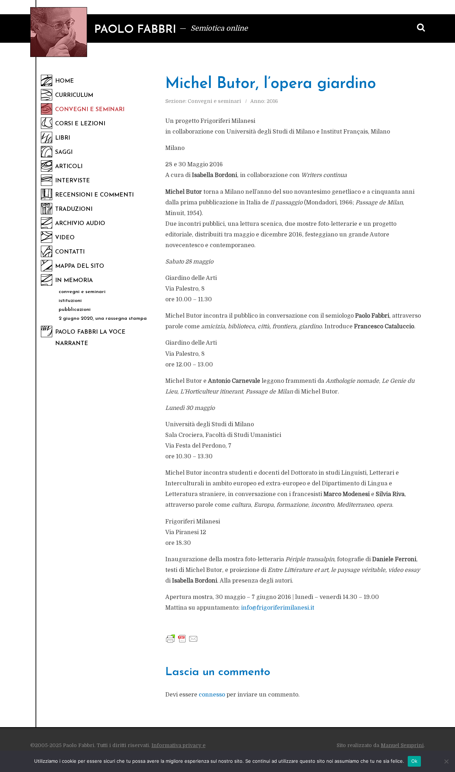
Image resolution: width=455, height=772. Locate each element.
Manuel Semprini (402, 745)
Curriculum (74, 95)
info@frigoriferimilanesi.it (277, 608)
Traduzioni (73, 209)
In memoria (74, 280)
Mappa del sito (79, 266)
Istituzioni (70, 300)
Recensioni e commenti (94, 195)
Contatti (70, 252)
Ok (414, 761)
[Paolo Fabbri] (58, 32)
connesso (212, 695)
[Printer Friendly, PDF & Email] (182, 638)
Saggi (64, 152)
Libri (62, 138)
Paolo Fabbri (135, 30)
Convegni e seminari (89, 110)
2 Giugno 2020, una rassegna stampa (103, 318)
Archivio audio (80, 223)
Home (64, 81)
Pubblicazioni (75, 309)
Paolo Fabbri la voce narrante (90, 337)
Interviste (72, 181)
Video (65, 238)
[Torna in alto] (437, 723)
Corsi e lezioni (80, 124)
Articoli (68, 166)
